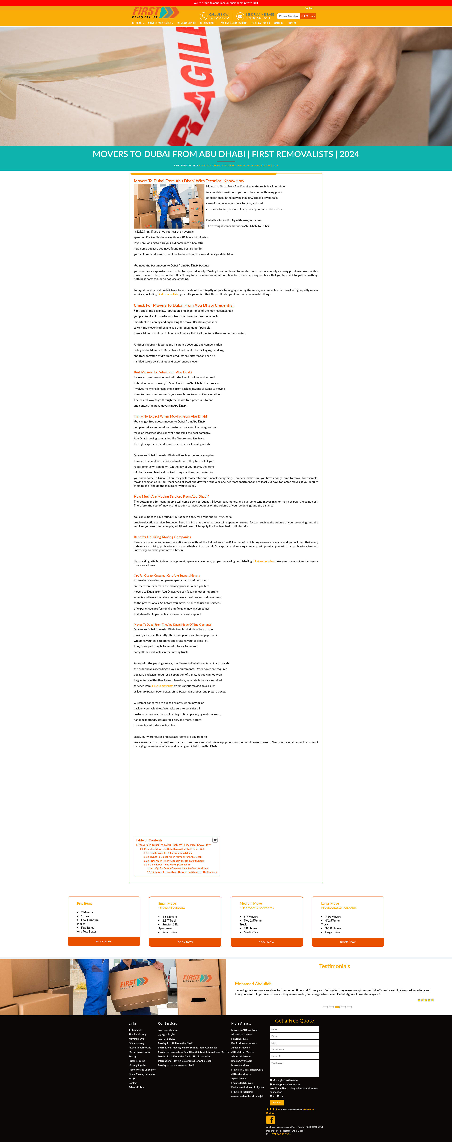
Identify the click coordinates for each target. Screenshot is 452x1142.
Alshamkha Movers (241, 1034)
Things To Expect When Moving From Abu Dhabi (176, 856)
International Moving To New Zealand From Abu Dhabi (187, 1047)
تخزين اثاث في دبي (168, 1030)
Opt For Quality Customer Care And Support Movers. (182, 868)
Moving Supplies (186, 23)
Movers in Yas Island (242, 1091)
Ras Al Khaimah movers (244, 1043)
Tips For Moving (137, 1034)
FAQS (132, 1078)
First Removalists (162, 686)
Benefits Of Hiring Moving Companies (170, 864)
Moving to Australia (139, 1052)
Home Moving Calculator (142, 1069)
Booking (137, 23)
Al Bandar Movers (241, 1074)
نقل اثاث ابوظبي (166, 1034)
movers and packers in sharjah (247, 1096)
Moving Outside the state (286, 1084)
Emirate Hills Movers (242, 1082)
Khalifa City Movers (241, 1060)
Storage (133, 1056)
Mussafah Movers (241, 1065)
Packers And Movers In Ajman (247, 1087)
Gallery (278, 23)
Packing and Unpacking (234, 23)
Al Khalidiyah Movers (242, 1052)
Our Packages (208, 23)
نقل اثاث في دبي (166, 1038)
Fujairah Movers (239, 1038)
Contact (309, 8)
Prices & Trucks (261, 23)
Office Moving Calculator (142, 1074)
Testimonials (135, 1030)
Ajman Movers (239, 1078)
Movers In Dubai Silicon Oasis (247, 1069)
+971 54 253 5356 (280, 1134)
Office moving (136, 1043)
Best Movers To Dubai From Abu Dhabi (171, 853)
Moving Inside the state (285, 1080)
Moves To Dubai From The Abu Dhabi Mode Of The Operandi (186, 872)
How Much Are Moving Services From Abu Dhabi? (177, 860)
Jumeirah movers (240, 1047)
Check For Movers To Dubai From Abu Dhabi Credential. (174, 849)
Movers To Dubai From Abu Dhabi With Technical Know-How (175, 845)
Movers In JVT (136, 1038)
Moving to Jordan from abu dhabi (176, 1065)
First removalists (167, 294)
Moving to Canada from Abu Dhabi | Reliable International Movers (193, 1052)
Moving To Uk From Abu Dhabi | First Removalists (184, 1056)
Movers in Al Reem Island (244, 1030)
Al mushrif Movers (241, 1056)
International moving (140, 1047)
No (281, 1096)
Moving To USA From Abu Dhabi (175, 1043)
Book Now (104, 941)
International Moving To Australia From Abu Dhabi (185, 1060)
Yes (274, 1096)
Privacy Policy (136, 1087)
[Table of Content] (215, 840)
